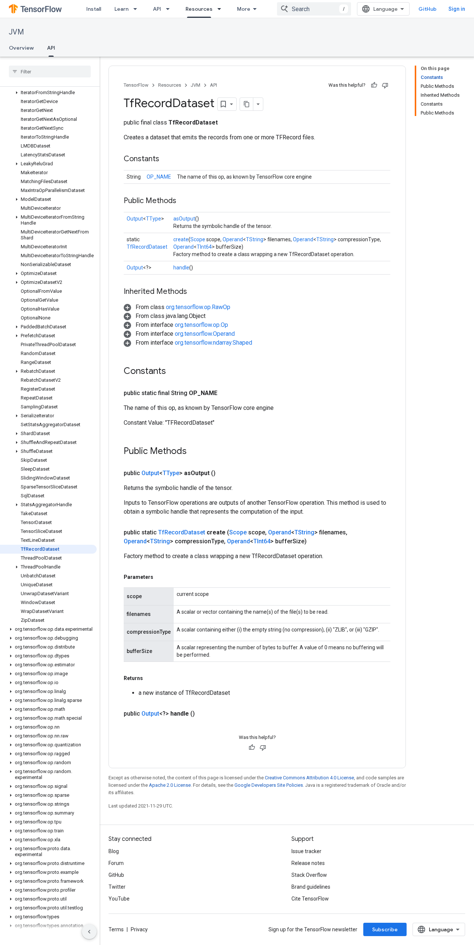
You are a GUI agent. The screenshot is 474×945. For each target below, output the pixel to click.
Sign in (456, 9)
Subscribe (385, 929)
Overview (21, 47)
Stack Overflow (309, 875)
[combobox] (314, 9)
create (180, 239)
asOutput (184, 219)
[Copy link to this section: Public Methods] (183, 201)
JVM (16, 32)
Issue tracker (306, 851)
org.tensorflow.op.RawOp (198, 307)
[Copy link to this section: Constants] (166, 159)
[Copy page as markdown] (246, 104)
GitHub (427, 9)
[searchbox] (50, 71)
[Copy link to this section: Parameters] (160, 577)
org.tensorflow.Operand (205, 333)
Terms (116, 929)
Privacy (139, 929)
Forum (116, 863)
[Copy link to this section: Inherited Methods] (194, 292)
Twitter (117, 887)
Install (93, 9)
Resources (199, 9)
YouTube (119, 899)
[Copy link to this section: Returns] (150, 678)
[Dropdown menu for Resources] (221, 9)
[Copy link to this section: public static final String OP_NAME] (226, 393)
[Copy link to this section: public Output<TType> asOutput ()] (224, 473)
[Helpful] (374, 85)
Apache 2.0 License (170, 785)
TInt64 (204, 247)
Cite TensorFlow (310, 899)
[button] (48, 92)
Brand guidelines (310, 887)
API (157, 9)
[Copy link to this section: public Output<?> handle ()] (203, 713)
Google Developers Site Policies (268, 785)
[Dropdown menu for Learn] (137, 9)
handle (181, 268)
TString (254, 239)
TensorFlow (136, 85)
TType (153, 219)
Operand (233, 239)
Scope (197, 239)
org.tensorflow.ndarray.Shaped (213, 342)
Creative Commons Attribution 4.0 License (309, 777)
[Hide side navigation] (89, 931)
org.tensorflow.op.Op (201, 324)
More (243, 9)
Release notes (308, 863)
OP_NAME (159, 177)
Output (135, 219)
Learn (121, 9)
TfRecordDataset (147, 247)
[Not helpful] (385, 85)
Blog (114, 851)
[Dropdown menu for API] (170, 9)
